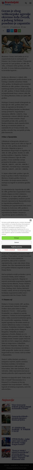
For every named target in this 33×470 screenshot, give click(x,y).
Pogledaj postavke (16, 247)
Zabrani (16, 242)
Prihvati (16, 238)
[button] (30, 220)
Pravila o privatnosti (10, 249)
